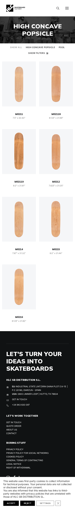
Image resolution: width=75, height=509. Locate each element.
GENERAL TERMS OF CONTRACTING (24, 460)
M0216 (19, 317)
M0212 (56, 181)
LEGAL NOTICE (13, 464)
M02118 (56, 114)
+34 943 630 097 (21, 404)
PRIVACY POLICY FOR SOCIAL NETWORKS (27, 453)
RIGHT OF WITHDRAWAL (18, 467)
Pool (62, 47)
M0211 (19, 114)
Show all (16, 47)
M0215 (56, 249)
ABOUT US (11, 429)
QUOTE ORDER (13, 426)
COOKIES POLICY (15, 456)
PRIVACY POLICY (14, 449)
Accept (11, 503)
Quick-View (31, 65)
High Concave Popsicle (40, 47)
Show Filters (36, 53)
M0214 (19, 249)
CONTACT (11, 433)
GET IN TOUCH (19, 399)
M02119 (19, 181)
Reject (27, 503)
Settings (45, 503)
